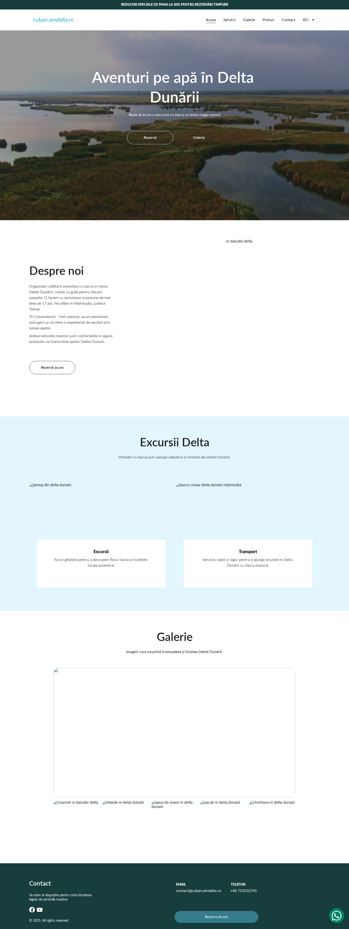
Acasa (211, 20)
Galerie (249, 20)
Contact (288, 20)
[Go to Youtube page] (39, 910)
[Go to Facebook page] (32, 910)
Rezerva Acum (216, 917)
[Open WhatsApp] (336, 915)
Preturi (268, 20)
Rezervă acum (52, 367)
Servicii (229, 20)
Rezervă (150, 138)
